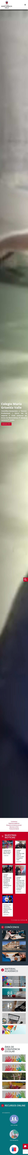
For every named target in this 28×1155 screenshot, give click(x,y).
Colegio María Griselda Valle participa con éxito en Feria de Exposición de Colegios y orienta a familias (20, 884)
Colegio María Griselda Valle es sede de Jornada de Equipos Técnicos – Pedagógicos (7, 880)
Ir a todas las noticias (18, 920)
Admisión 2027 (6, 424)
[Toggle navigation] (25, 5)
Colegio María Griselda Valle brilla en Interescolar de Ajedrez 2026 (20, 855)
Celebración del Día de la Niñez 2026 (7, 852)
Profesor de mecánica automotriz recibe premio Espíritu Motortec (7, 908)
